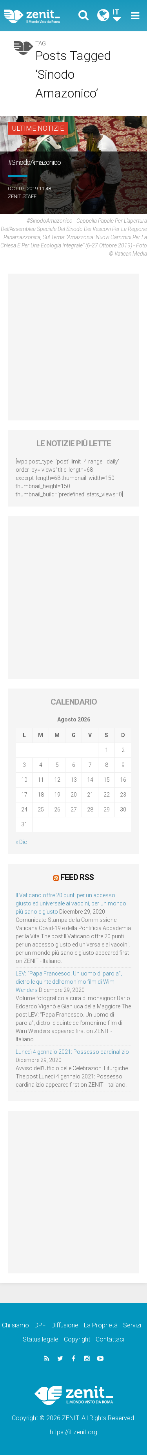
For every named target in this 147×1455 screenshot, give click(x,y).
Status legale (40, 1339)
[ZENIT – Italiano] (41, 16)
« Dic (21, 842)
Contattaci (110, 1339)
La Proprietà (101, 1325)
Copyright (77, 1339)
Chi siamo (15, 1325)
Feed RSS (77, 877)
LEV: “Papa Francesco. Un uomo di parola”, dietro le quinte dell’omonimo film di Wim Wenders (69, 981)
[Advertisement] (73, 347)
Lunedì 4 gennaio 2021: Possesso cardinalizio (72, 1052)
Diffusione (64, 1325)
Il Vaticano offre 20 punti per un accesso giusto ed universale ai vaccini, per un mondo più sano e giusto (71, 903)
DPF (40, 1325)
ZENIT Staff (22, 196)
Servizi (132, 1325)
